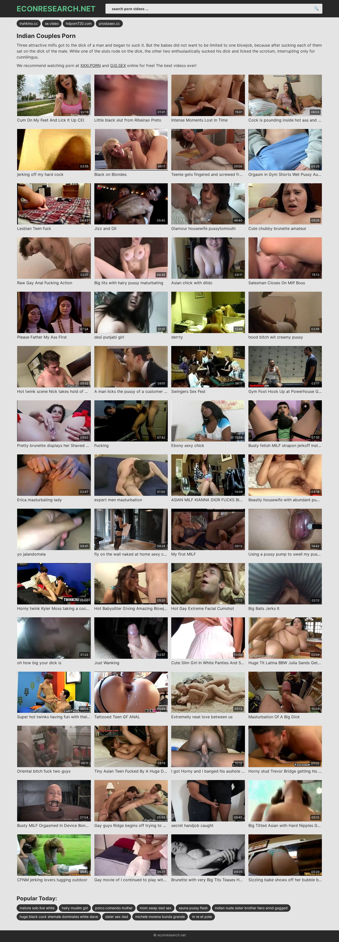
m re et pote (202, 916)
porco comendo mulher (114, 908)
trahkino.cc (29, 23)
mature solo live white (37, 908)
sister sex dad (116, 916)
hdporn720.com (79, 23)
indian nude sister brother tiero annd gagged (251, 908)
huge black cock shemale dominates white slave (59, 916)
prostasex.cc (109, 23)
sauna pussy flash (193, 908)
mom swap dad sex (155, 908)
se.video (52, 23)
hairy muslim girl (75, 908)
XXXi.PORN (90, 65)
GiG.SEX (118, 65)
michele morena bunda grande (160, 916)
